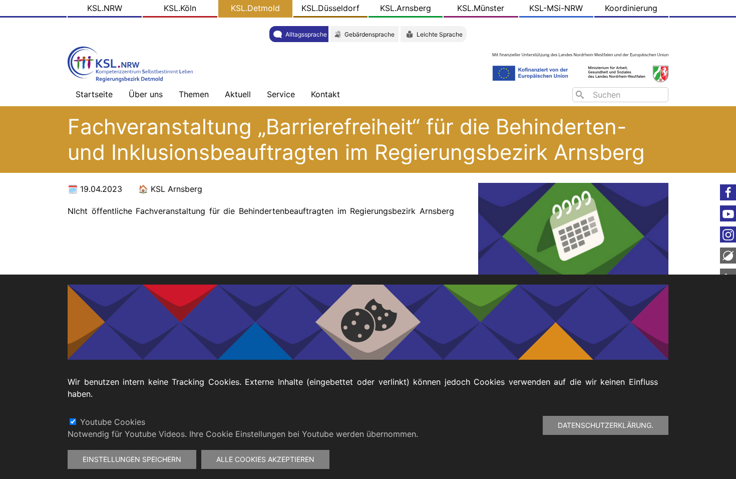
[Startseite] (133, 63)
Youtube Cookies (112, 422)
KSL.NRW (104, 8)
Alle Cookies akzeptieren (265, 459)
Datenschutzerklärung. (605, 425)
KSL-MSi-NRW (556, 8)
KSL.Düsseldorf (330, 8)
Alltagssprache (306, 34)
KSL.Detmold (255, 8)
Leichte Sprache (440, 34)
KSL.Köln (180, 8)
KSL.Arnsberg (405, 8)
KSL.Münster (480, 8)
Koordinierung (631, 8)
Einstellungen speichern (132, 459)
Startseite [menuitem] (94, 94)
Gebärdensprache (369, 34)
